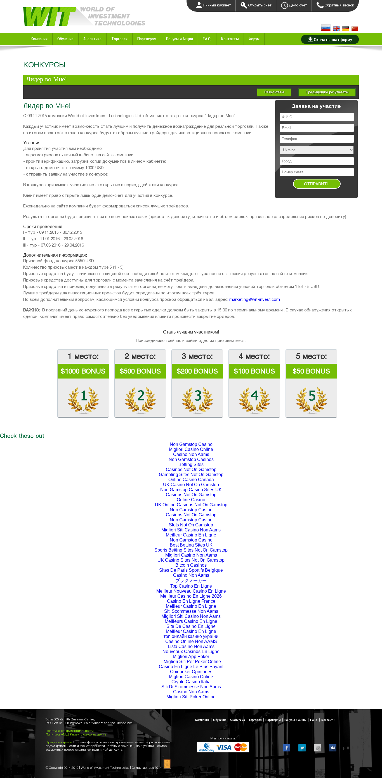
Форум (254, 38)
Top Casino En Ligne (191, 586)
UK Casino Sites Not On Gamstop (191, 560)
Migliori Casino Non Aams (191, 555)
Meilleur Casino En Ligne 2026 (191, 596)
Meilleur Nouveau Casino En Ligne (191, 591)
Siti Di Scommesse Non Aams (191, 686)
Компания (39, 38)
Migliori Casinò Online (191, 676)
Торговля (119, 38)
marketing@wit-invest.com (254, 299)
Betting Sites (191, 464)
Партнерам (146, 38)
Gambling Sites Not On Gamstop (191, 474)
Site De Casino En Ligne (191, 626)
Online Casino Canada (191, 479)
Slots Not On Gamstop (191, 524)
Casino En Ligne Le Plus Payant (191, 666)
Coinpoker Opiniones (191, 671)
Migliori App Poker (191, 656)
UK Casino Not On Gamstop (191, 484)
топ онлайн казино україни (191, 636)
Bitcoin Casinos (191, 565)
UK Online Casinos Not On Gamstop (191, 504)
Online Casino (191, 499)
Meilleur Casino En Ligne (191, 535)
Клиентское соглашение (88, 734)
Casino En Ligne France (191, 601)
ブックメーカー (191, 580)
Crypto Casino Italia (191, 681)
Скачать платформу (333, 39)
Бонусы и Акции (179, 38)
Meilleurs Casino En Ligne (191, 621)
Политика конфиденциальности (70, 730)
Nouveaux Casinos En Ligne (191, 651)
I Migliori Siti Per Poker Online (191, 661)
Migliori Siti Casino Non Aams (191, 530)
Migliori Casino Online (191, 449)
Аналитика (92, 38)
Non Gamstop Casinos (191, 459)
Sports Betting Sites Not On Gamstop (191, 550)
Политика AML (57, 734)
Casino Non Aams (191, 454)
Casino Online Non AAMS (191, 641)
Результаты (274, 92)
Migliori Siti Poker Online (191, 696)
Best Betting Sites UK (191, 545)
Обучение (65, 38)
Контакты (230, 38)
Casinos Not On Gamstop (191, 469)
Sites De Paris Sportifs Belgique (191, 570)
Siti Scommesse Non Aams (191, 611)
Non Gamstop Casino (191, 444)
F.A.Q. (207, 38)
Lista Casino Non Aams (191, 646)
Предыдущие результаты (327, 92)
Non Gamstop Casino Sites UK (191, 489)
